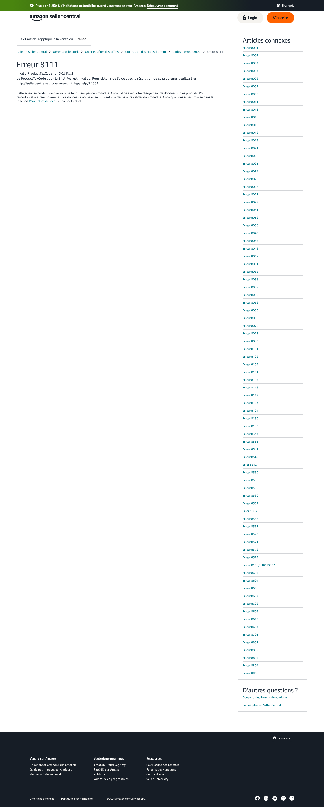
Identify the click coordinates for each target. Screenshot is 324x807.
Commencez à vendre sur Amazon (53, 765)
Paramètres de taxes (43, 101)
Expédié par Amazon (107, 769)
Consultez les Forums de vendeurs (265, 697)
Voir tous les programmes (111, 779)
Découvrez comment (162, 5)
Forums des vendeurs (161, 769)
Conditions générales (42, 798)
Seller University (157, 779)
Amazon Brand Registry (110, 765)
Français (284, 738)
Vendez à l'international (45, 774)
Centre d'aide (155, 774)
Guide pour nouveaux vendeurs (51, 769)
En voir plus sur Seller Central (262, 705)
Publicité (99, 774)
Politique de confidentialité (77, 798)
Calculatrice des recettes (162, 765)
